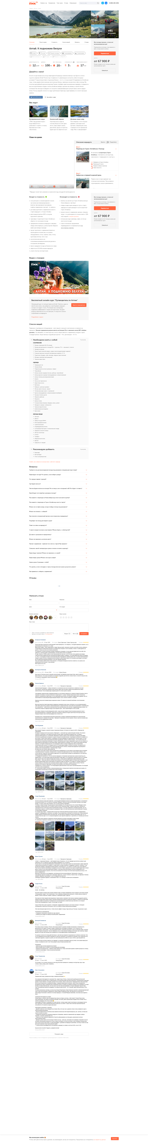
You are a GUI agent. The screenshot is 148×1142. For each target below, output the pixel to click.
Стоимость (54, 42)
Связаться (105, 70)
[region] (96, 166)
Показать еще (59, 1034)
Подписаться (105, 53)
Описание (31, 42)
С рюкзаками (68, 53)
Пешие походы (54, 53)
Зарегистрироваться (79, 305)
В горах (47, 56)
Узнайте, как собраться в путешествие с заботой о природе (44, 461)
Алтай (39, 8)
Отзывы (66, 3)
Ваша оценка (63, 614)
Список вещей (66, 42)
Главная (31, 8)
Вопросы (77, 42)
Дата (30, 606)
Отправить (84, 633)
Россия (35, 8)
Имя (30, 599)
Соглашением (48, 634)
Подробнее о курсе (37, 317)
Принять (114, 1138)
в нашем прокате (74, 216)
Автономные (36, 56)
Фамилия (62, 599)
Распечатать (83, 339)
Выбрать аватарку (33, 614)
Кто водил (62, 606)
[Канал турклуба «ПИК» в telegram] (102, 3)
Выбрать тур (44, 3)
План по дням (42, 42)
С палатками (80, 53)
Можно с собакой (59, 56)
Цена (95, 58)
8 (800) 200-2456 (114, 3)
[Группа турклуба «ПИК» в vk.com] (106, 3)
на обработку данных (100, 1139)
